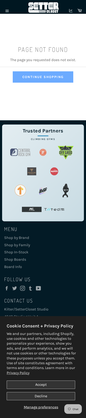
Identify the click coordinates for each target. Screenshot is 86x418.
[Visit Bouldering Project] (43, 152)
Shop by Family (17, 245)
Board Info (13, 266)
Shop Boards (15, 259)
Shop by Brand (16, 237)
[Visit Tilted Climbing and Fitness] (54, 209)
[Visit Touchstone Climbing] (31, 171)
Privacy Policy (18, 373)
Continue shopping (43, 77)
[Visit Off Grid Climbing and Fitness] (65, 152)
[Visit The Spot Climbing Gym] (54, 171)
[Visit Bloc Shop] (43, 190)
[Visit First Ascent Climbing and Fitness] (20, 190)
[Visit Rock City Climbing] (31, 209)
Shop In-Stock (16, 252)
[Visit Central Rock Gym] (20, 152)
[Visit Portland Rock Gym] (65, 190)
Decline (41, 396)
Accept (41, 384)
